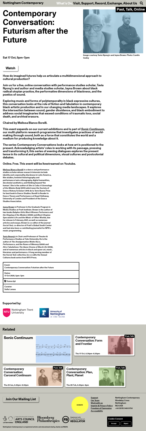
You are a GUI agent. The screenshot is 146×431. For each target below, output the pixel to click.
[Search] (140, 3)
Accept (113, 423)
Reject (126, 423)
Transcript (11, 281)
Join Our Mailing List (21, 399)
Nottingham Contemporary (23, 3)
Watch (10, 68)
